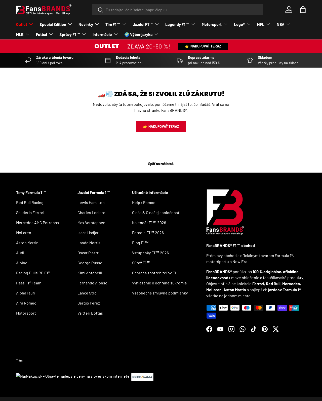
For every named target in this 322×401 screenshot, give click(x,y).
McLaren (23, 232)
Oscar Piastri (88, 252)
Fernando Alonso (92, 282)
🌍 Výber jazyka (138, 34)
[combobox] (177, 9)
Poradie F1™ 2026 (148, 232)
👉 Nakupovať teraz (203, 46)
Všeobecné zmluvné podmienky (160, 292)
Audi (20, 252)
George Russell (90, 262)
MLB (20, 34)
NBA (281, 24)
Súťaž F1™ (141, 262)
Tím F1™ (112, 24)
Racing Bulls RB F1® (33, 272)
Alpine (21, 262)
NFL (260, 24)
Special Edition (52, 24)
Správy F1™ (69, 34)
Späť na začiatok (161, 164)
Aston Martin (27, 242)
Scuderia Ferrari (30, 212)
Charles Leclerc (91, 212)
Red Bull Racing (30, 202)
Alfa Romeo (26, 302)
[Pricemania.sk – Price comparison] (142, 376)
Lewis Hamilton (91, 202)
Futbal (41, 34)
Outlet (21, 24)
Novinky (85, 24)
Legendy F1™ (177, 24)
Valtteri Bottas (90, 313)
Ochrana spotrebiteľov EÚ (155, 272)
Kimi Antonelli (89, 272)
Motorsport (212, 24)
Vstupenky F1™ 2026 (150, 252)
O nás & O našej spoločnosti (156, 212)
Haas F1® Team (28, 282)
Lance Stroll (88, 292)
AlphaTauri (25, 292)
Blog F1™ (140, 242)
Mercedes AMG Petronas (37, 222)
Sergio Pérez (88, 302)
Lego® (239, 24)
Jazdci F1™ (143, 24)
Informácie (102, 34)
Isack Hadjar (88, 232)
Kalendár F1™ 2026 (149, 222)
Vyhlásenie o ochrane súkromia (159, 282)
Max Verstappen (91, 222)
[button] (302, 9)
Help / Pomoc (143, 202)
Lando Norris (88, 242)
